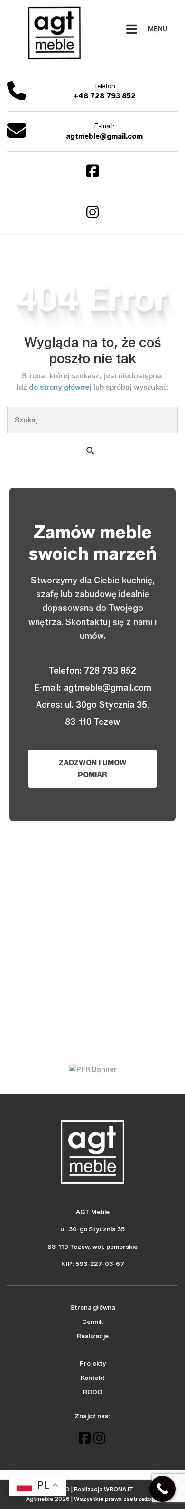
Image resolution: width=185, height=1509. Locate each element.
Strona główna (92, 1307)
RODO (92, 1392)
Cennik (92, 1321)
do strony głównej (61, 387)
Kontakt (93, 1377)
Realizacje (93, 1336)
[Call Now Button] (162, 1489)
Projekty (93, 1363)
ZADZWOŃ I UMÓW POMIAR (93, 768)
